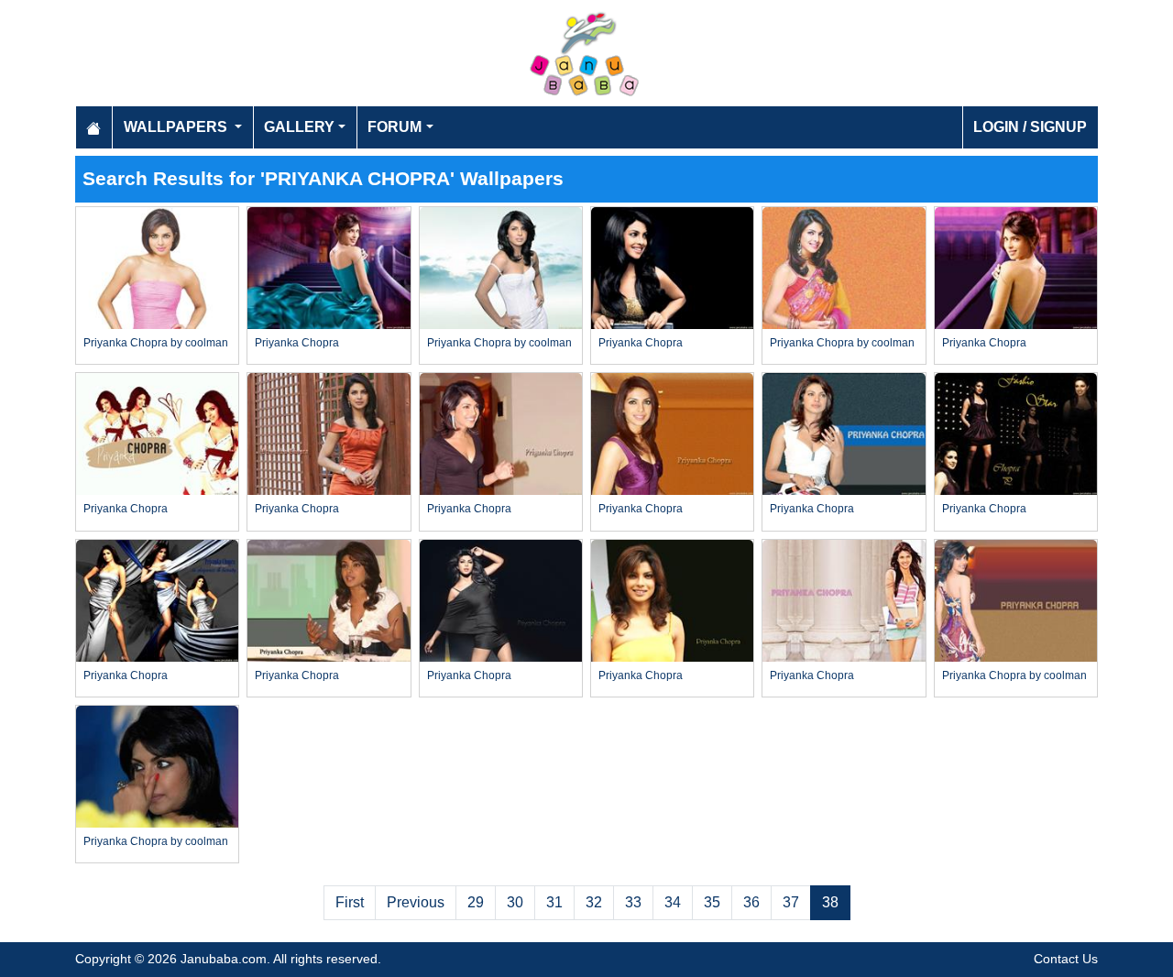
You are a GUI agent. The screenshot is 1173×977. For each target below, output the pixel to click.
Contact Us (1066, 958)
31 (554, 902)
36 (751, 902)
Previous (415, 902)
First (349, 902)
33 (633, 902)
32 (594, 902)
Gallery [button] (299, 127)
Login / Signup (1030, 127)
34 (672, 902)
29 (475, 902)
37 (791, 902)
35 (712, 902)
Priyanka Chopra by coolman (155, 342)
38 (830, 902)
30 (515, 902)
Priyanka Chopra (297, 342)
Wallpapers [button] (177, 127)
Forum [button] (394, 127)
